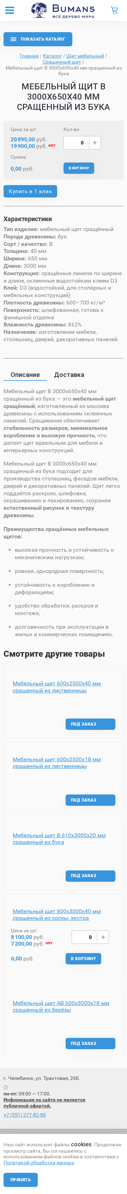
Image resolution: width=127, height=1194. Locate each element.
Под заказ (83, 724)
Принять (21, 1179)
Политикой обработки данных (39, 1162)
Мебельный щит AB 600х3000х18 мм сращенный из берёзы (61, 1006)
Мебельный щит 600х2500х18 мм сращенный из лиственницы (57, 762)
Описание (25, 374)
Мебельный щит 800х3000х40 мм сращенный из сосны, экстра (57, 914)
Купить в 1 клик (30, 191)
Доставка (69, 374)
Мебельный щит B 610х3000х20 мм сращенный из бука (59, 838)
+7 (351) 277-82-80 (25, 1115)
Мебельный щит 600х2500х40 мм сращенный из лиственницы (57, 686)
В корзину (79, 168)
